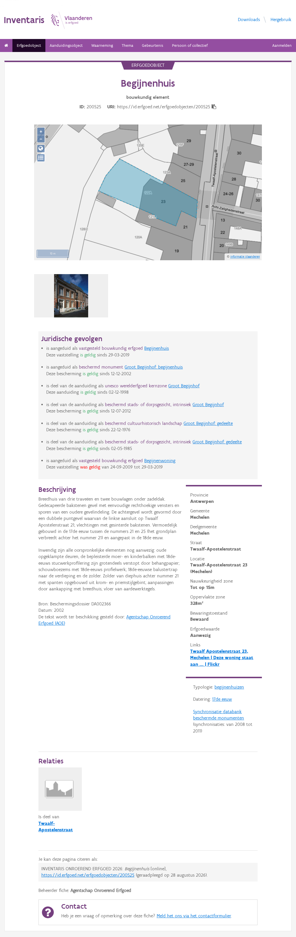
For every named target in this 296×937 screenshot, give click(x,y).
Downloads (249, 19)
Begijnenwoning (159, 460)
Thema (127, 45)
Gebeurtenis (152, 45)
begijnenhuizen (229, 687)
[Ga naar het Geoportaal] (41, 148)
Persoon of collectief (190, 45)
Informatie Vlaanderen (245, 256)
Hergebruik (281, 19)
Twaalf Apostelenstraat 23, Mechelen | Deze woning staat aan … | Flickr (221, 657)
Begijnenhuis (156, 348)
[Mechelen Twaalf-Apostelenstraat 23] (71, 295)
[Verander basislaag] (41, 157)
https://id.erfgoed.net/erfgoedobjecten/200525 (87, 875)
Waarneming (102, 45)
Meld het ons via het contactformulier (194, 916)
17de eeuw (222, 699)
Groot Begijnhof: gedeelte (208, 423)
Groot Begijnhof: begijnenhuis (154, 367)
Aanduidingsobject (66, 45)
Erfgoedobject (29, 45)
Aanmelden (282, 45)
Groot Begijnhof (183, 385)
